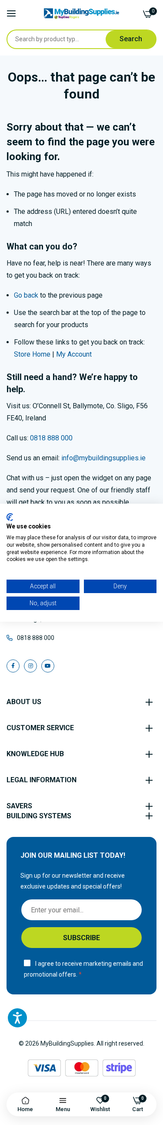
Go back (26, 295)
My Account (74, 354)
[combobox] (64, 39)
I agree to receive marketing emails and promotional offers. (83, 969)
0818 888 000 (51, 438)
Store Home (32, 354)
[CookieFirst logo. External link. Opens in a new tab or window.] (10, 517)
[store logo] (81, 14)
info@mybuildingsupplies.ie (103, 458)
